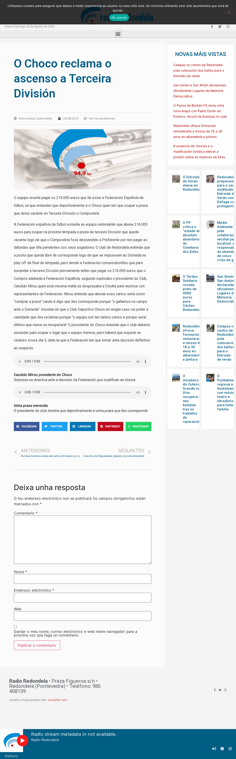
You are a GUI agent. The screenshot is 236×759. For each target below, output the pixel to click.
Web (17, 609)
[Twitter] (219, 26)
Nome (20, 572)
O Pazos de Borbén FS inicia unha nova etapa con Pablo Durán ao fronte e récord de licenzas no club (200, 110)
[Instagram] (227, 26)
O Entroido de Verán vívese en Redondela (192, 183)
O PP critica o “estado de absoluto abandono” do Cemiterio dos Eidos (192, 237)
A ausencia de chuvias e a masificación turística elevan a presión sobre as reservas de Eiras (199, 151)
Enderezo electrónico (34, 590)
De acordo (119, 17)
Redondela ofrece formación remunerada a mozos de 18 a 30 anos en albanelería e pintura (197, 131)
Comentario (25, 513)
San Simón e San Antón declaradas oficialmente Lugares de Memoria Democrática (199, 90)
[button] (118, 34)
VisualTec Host (57, 700)
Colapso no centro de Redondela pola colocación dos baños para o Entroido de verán (198, 70)
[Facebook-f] (211, 26)
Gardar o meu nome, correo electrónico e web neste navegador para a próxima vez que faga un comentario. (75, 633)
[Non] (229, 12)
